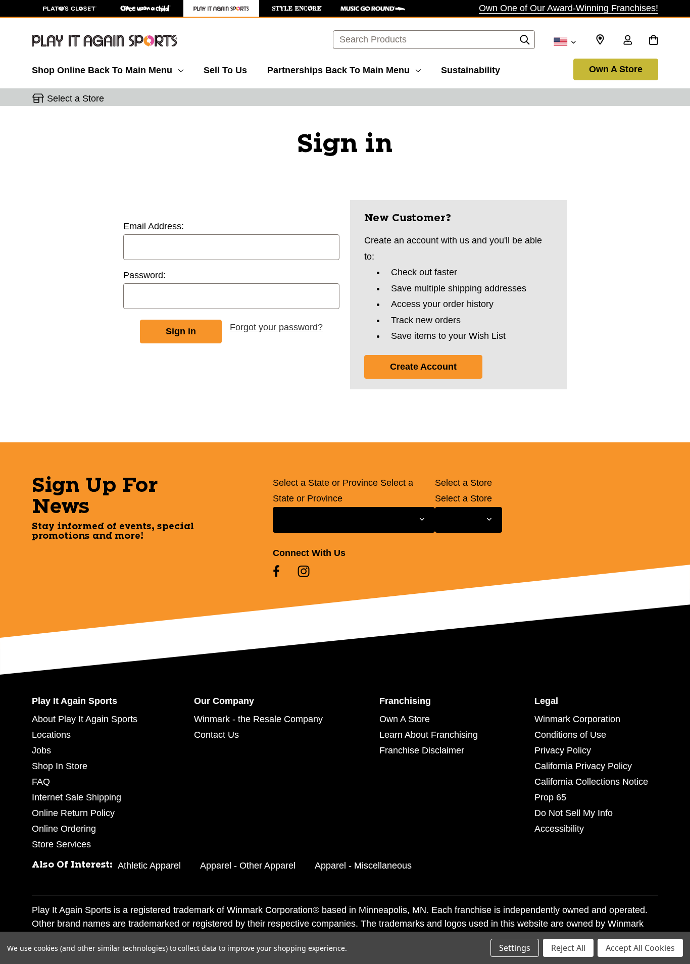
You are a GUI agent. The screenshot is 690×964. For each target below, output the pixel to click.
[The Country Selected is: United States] (564, 41)
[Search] (525, 42)
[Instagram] (304, 571)
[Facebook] (276, 571)
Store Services (61, 844)
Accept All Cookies (640, 947)
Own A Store (616, 69)
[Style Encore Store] (297, 8)
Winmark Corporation (577, 719)
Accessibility (559, 829)
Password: (144, 275)
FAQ (41, 782)
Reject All (568, 947)
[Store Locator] (600, 40)
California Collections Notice (591, 782)
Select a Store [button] (75, 98)
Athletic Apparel (149, 865)
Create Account (423, 367)
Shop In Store (59, 766)
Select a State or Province (325, 483)
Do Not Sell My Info (573, 813)
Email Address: (153, 226)
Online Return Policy (73, 813)
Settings (514, 947)
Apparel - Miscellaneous (363, 865)
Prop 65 (550, 797)
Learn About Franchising (428, 735)
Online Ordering (64, 829)
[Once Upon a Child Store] (145, 8)
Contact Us (216, 735)
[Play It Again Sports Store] (221, 8)
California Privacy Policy (583, 766)
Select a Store (463, 483)
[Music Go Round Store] (373, 8)
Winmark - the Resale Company (258, 719)
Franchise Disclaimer (421, 750)
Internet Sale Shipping (76, 797)
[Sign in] (627, 41)
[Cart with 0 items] (653, 41)
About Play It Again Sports (84, 719)
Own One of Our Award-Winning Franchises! (568, 8)
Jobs (41, 750)
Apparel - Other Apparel (247, 865)
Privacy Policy (562, 750)
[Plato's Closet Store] (70, 8)
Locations (51, 735)
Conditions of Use (570, 735)
